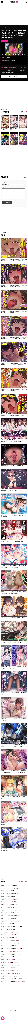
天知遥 (5, 67)
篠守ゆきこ (15, 921)
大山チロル (6, 893)
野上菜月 (13, 923)
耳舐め (12, 72)
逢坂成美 (14, 890)
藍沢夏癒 (13, 937)
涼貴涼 (14, 904)
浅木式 (15, 907)
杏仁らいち (16, 954)
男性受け (8, 72)
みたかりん (16, 973)
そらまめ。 (6, 915)
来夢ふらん (6, 929)
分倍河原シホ (17, 899)
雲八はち (5, 921)
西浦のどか (14, 970)
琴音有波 (5, 932)
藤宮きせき (6, 968)
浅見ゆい (5, 957)
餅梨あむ (15, 893)
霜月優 (4, 976)
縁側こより (6, 954)
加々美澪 (15, 979)
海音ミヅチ (6, 912)
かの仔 (5, 937)
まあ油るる (13, 976)
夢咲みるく (5, 979)
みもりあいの (6, 901)
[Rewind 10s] (13, 54)
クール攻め (8, 71)
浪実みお (16, 959)
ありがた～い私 (16, 951)
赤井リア (22, 981)
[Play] (3, 54)
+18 (14, 2)
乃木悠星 (5, 965)
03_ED (7, 63)
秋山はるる (6, 896)
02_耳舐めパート (9, 60)
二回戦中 (5, 962)
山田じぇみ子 (6, 899)
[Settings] (25, 54)
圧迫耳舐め (14, 69)
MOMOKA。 (16, 915)
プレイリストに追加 (14, 76)
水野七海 (5, 970)
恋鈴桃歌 (5, 904)
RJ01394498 (5, 41)
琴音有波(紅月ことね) (8, 940)
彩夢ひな (5, 981)
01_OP (7, 57)
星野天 (15, 968)
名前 (14, 183)
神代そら (5, 943)
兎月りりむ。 (6, 934)
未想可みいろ (6, 959)
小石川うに (15, 957)
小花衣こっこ (17, 934)
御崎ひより (6, 926)
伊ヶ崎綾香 (6, 907)
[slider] (6, 54)
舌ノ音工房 (13, 67)
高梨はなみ (6, 918)
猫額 (7, 69)
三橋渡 (5, 923)
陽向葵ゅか (6, 885)
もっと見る (22, 112)
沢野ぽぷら (16, 918)
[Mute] (18, 54)
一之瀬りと (16, 929)
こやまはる (16, 910)
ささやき (14, 71)
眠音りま (5, 951)
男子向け (14, 28)
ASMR (23, 69)
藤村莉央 (15, 896)
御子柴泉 (5, 890)
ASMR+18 (15, 1010)
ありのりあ (15, 965)
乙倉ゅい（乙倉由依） (18, 926)
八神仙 (22, 979)
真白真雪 (15, 948)
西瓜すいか (6, 910)
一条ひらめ (15, 943)
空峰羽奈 (14, 981)
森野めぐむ (15, 962)
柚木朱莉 (20, 940)
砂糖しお (14, 932)
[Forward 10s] (16, 54)
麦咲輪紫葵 (15, 945)
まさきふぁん (6, 973)
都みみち (5, 945)
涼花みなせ (17, 888)
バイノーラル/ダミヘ (21, 71)
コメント (14, 187)
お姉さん (3, 71)
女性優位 (3, 72)
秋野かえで (17, 885)
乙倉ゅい (15, 912)
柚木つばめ (6, 888)
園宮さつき (6, 948)
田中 (23, 948)
